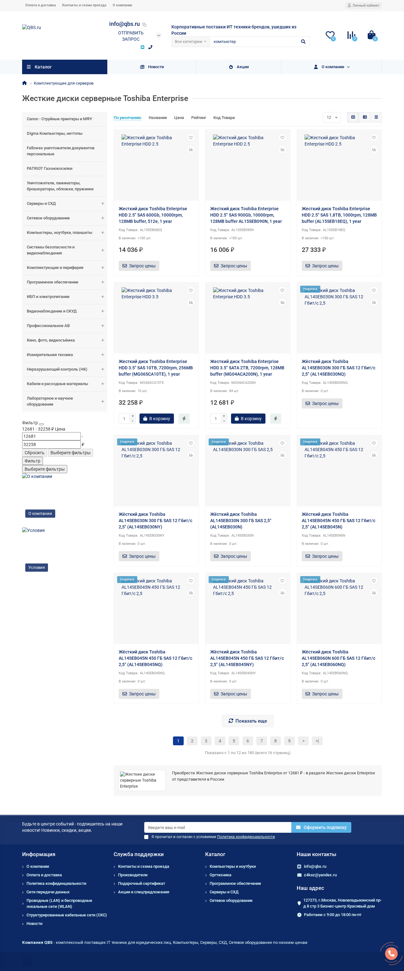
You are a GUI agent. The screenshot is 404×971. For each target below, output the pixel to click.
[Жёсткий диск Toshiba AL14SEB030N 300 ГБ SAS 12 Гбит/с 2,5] (339, 318)
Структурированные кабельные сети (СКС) (67, 915)
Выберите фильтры (70, 452)
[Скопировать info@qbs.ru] (144, 24)
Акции (243, 66)
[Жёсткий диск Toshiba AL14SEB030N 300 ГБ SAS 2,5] (247, 471)
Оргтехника (220, 875)
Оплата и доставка (40, 5)
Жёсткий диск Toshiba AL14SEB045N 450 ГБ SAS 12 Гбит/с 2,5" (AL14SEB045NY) (247, 658)
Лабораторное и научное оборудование (50, 401)
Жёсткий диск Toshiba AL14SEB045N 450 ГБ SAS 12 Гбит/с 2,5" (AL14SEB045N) (338, 520)
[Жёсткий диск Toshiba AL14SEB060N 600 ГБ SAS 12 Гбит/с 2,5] (339, 609)
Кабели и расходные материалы (57, 383)
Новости (156, 66)
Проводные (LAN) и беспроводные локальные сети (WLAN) (59, 903)
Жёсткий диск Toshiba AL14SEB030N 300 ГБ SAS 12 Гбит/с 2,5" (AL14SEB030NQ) (338, 368)
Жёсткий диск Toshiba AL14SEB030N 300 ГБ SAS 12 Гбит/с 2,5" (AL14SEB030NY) (155, 520)
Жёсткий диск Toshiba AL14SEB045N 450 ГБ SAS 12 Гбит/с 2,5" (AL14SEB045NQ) (155, 658)
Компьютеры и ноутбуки (233, 866)
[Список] (365, 117)
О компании (122, 5)
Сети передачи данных (48, 892)
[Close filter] (41, 424)
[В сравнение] (191, 149)
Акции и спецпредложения (143, 892)
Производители (132, 875)
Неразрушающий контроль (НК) (57, 369)
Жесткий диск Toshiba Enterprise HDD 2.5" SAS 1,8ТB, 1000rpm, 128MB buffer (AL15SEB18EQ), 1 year (339, 215)
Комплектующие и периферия (55, 267)
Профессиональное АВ (48, 325)
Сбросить (35, 452)
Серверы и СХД (41, 203)
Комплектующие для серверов (63, 83)
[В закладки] (191, 137)
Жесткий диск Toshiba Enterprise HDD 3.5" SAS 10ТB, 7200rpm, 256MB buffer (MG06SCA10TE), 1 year (156, 368)
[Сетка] (353, 117)
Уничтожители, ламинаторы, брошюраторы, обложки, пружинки (60, 186)
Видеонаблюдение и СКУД (52, 311)
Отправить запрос (131, 36)
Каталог (215, 854)
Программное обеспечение (52, 282)
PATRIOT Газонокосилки (49, 168)
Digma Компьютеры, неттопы (54, 133)
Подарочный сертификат (141, 883)
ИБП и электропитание (48, 296)
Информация (38, 854)
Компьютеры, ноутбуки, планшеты (59, 232)
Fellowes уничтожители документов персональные (60, 151)
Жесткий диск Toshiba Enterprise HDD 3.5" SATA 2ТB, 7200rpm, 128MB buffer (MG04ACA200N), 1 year (247, 368)
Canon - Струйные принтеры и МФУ (59, 118)
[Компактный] (376, 117)
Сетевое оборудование (48, 218)
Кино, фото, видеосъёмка (51, 340)
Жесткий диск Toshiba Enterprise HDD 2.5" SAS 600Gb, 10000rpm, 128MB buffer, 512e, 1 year (153, 215)
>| (317, 740)
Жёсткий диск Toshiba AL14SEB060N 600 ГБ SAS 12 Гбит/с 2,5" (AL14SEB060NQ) (338, 658)
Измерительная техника (50, 354)
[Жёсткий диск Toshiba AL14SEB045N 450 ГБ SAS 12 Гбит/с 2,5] (339, 471)
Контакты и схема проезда (84, 5)
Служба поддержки (139, 854)
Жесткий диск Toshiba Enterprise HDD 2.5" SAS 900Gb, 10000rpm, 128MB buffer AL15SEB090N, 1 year (246, 215)
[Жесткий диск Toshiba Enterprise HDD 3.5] (156, 318)
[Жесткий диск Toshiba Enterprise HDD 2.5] (156, 166)
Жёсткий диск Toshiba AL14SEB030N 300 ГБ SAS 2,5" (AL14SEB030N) (240, 520)
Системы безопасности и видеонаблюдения (50, 250)
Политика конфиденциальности (56, 883)
